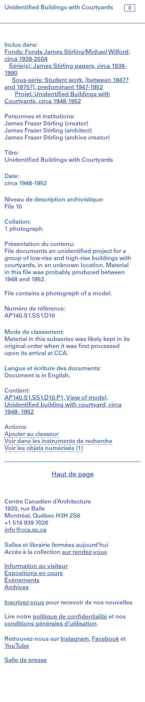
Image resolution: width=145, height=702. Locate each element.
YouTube (16, 646)
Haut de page (73, 475)
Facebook (105, 639)
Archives (16, 588)
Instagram (75, 639)
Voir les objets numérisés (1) (43, 449)
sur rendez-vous (84, 552)
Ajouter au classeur (31, 434)
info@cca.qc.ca (25, 530)
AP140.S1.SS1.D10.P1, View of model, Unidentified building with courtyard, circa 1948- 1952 (63, 405)
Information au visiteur (36, 567)
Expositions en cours (33, 574)
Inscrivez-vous (24, 603)
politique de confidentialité (70, 617)
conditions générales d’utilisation (50, 624)
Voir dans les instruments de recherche (58, 442)
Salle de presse (25, 660)
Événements (21, 581)
